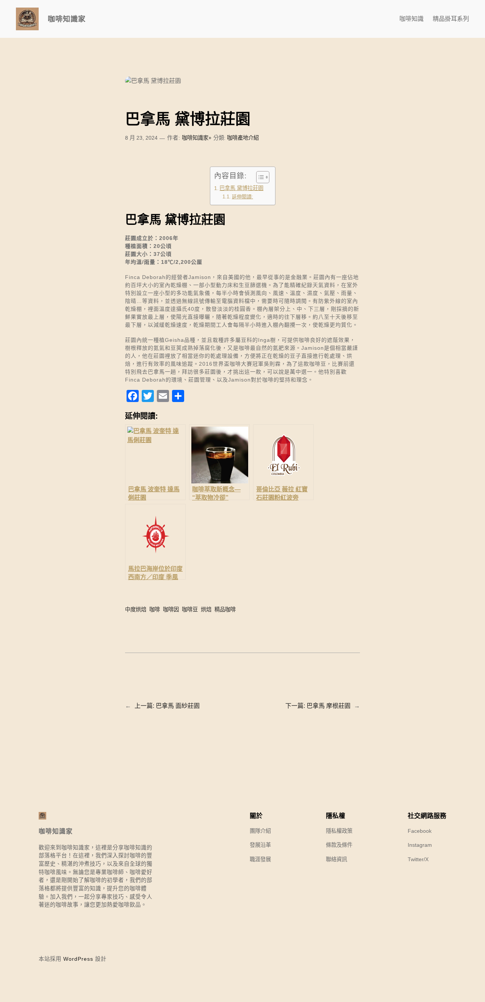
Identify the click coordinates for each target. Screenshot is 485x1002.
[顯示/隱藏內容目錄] (259, 177)
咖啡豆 (190, 609)
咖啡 (154, 609)
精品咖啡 (225, 609)
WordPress (78, 959)
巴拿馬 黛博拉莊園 (241, 188)
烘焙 (206, 609)
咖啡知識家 (67, 18)
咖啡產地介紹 (243, 138)
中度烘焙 (135, 609)
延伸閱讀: (242, 196)
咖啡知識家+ (196, 138)
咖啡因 (171, 609)
